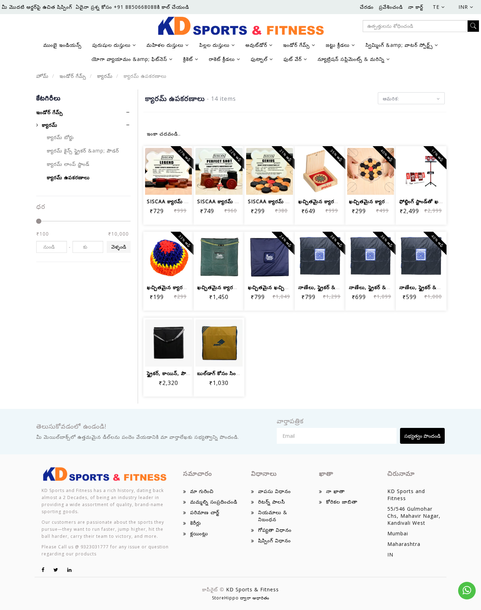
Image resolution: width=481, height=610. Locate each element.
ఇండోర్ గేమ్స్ (72, 76)
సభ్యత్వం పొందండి (422, 435)
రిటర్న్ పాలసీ (271, 501)
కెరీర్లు (195, 522)
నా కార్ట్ (415, 7)
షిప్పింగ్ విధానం (274, 540)
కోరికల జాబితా (341, 501)
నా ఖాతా (335, 491)
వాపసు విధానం (274, 491)
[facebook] (43, 569)
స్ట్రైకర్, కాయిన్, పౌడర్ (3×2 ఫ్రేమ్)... (185, 373)
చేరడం (367, 7)
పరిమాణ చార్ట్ (204, 512)
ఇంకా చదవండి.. (164, 133)
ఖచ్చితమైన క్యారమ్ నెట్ (172, 287)
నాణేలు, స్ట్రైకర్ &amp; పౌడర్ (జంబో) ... (342, 287)
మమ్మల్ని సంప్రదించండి (213, 501)
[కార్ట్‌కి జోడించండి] (160, 165)
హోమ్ (42, 76)
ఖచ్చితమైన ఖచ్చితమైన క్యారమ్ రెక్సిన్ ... (291, 287)
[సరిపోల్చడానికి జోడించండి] (160, 184)
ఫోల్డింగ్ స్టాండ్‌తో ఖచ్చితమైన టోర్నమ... (440, 201)
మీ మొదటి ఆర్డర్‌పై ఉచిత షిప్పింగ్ (37, 7)
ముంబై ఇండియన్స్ (62, 45)
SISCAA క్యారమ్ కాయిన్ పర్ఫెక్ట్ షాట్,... (239, 201)
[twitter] (56, 569)
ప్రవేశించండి (391, 7)
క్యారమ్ (104, 76)
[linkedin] (69, 569)
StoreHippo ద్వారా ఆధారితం (240, 598)
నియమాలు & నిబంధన (272, 516)
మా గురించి (202, 491)
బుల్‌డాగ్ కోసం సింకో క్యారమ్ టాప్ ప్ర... (238, 373)
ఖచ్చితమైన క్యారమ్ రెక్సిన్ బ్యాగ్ (231, 287)
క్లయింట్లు (199, 533)
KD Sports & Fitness (252, 589)
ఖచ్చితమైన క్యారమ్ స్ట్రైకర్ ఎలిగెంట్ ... (338, 201)
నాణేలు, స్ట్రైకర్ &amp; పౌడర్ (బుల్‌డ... (392, 287)
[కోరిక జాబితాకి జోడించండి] (177, 165)
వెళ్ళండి (118, 246)
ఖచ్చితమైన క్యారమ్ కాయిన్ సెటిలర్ (386, 201)
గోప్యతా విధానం (275, 530)
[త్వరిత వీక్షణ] (177, 184)
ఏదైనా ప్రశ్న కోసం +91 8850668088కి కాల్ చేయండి (132, 7)
